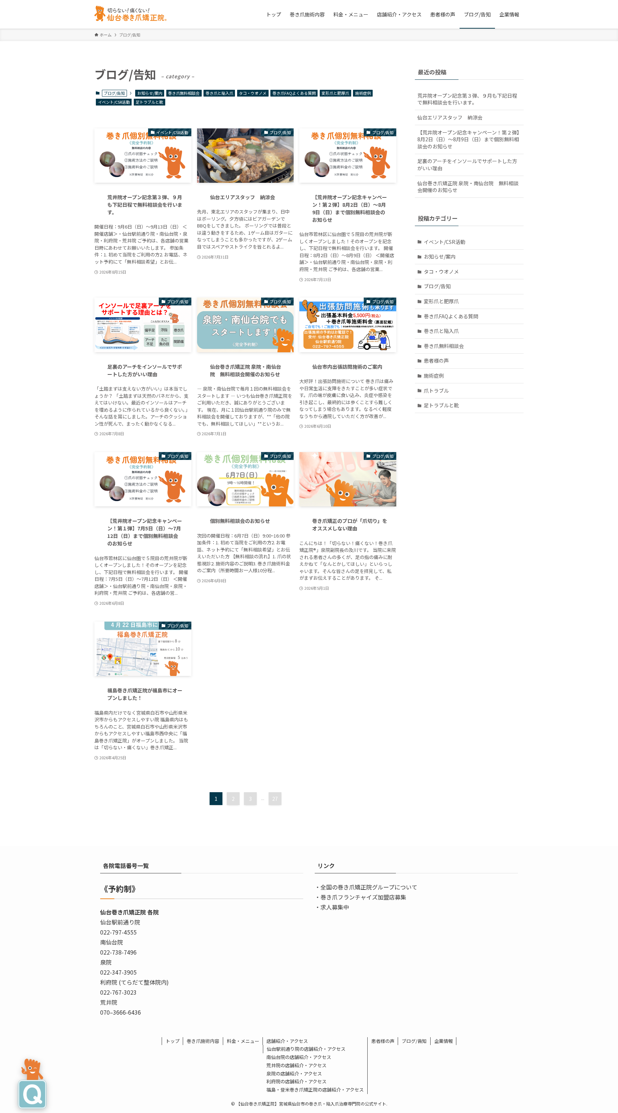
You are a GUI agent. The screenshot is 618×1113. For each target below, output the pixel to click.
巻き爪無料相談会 (184, 93)
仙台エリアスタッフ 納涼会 (449, 117)
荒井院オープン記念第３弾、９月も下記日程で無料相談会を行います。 (467, 99)
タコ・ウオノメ (252, 93)
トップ (173, 1041)
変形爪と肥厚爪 (335, 93)
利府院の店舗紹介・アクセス (296, 1081)
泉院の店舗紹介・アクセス (294, 1073)
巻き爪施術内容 (203, 1041)
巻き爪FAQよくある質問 (294, 93)
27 (275, 798)
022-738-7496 (118, 952)
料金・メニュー (243, 1041)
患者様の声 (436, 360)
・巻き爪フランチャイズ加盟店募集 (360, 897)
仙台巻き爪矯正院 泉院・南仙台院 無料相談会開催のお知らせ (468, 187)
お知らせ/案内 (149, 93)
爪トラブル (436, 390)
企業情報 (443, 1041)
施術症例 (363, 93)
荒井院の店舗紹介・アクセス (296, 1065)
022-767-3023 (118, 992)
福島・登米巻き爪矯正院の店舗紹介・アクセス (315, 1089)
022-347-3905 (118, 972)
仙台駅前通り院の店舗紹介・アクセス (306, 1048)
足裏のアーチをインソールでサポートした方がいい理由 (467, 164)
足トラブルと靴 (149, 102)
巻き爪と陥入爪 (219, 93)
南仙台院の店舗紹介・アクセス (298, 1057)
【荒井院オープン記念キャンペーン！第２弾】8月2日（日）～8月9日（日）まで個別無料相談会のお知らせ (468, 139)
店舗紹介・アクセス (287, 1041)
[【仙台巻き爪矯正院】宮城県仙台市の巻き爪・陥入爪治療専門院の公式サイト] (133, 14)
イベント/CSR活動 (114, 102)
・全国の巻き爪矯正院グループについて (366, 887)
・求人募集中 (332, 907)
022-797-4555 (118, 932)
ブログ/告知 (437, 286)
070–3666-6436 (120, 1012)
